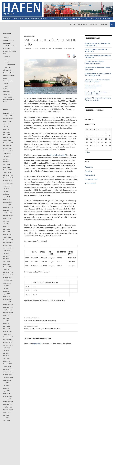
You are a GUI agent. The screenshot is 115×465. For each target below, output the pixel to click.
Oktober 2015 (7, 407)
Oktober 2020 (7, 245)
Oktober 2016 (7, 374)
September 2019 (8, 280)
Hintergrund (7, 70)
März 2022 (6, 199)
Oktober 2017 (7, 342)
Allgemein (6, 38)
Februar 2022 (7, 202)
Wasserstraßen (7, 97)
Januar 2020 (7, 269)
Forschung (6, 48)
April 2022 (6, 197)
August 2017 (7, 348)
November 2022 (8, 178)
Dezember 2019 (8, 272)
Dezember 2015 (8, 401)
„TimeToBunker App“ (58, 155)
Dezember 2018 (8, 304)
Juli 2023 (6, 156)
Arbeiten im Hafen (8, 40)
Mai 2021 (6, 226)
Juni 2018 (6, 321)
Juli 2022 (6, 188)
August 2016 (7, 380)
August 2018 (7, 315)
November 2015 (8, 404)
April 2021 (6, 229)
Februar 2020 (7, 267)
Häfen (5, 54)
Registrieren (89, 167)
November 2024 (8, 113)
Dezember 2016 (8, 369)
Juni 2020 (6, 256)
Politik (5, 78)
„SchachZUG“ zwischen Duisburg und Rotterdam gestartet (98, 99)
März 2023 (6, 167)
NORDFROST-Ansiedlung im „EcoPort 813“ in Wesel (42, 327)
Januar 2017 (7, 366)
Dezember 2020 (8, 240)
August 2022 (7, 186)
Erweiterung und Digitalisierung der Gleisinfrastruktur (97, 44)
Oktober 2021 (7, 213)
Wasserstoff (6, 94)
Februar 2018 (7, 331)
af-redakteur (46, 48)
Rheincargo (7, 67)
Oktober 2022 (7, 180)
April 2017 (6, 358)
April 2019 (6, 294)
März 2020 (6, 264)
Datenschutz (104, 24)
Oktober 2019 (7, 277)
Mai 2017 (6, 356)
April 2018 (6, 326)
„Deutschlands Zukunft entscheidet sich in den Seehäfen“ (97, 81)
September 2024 (8, 118)
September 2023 (8, 151)
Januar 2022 (7, 205)
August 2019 (7, 283)
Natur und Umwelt (8, 73)
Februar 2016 (7, 396)
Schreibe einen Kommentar (64, 48)
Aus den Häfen (29, 36)
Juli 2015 (6, 415)
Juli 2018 (6, 318)
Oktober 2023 (7, 148)
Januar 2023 (7, 172)
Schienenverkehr (8, 81)
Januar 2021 (7, 237)
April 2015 (6, 420)
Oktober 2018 (7, 310)
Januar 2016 (7, 399)
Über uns (72, 24)
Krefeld (6, 62)
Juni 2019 (6, 288)
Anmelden (88, 171)
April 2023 (6, 164)
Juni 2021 (6, 224)
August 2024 (7, 121)
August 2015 (7, 412)
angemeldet (36, 344)
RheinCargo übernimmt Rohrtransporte (93, 87)
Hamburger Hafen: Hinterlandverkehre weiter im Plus (97, 93)
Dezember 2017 (8, 337)
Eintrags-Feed (90, 175)
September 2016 (8, 377)
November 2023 (8, 145)
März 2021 (6, 232)
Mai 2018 (6, 323)
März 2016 (6, 393)
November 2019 (8, 275)
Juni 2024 (6, 126)
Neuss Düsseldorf (9, 64)
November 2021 (8, 210)
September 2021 (8, 215)
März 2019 (6, 296)
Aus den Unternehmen (10, 46)
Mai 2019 (6, 291)
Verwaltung (6, 91)
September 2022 (8, 183)
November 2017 (8, 339)
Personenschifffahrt (9, 75)
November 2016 (8, 372)
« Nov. (88, 152)
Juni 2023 (6, 159)
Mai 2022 (6, 194)
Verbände (6, 89)
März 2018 (6, 329)
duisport (7, 56)
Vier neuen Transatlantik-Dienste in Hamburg (40, 319)
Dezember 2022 (8, 175)
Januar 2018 (7, 334)
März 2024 (6, 135)
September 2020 (8, 248)
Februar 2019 (7, 299)
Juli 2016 (6, 383)
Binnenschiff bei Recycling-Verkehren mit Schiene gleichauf (98, 75)
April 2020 (6, 261)
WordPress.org (90, 183)
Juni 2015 (6, 418)
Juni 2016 (6, 385)
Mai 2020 (6, 259)
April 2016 (6, 391)
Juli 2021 (6, 221)
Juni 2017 (6, 353)
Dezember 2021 (8, 207)
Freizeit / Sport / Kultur (10, 51)
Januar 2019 (7, 302)
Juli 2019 (6, 286)
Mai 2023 (6, 162)
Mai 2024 (6, 129)
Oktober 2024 (7, 116)
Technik (5, 83)
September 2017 (8, 345)
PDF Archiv (81, 24)
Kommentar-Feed (91, 179)
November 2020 (8, 242)
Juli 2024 (6, 124)
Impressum (93, 24)
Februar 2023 (7, 170)
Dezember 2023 (8, 143)
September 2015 (8, 410)
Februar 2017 (7, 364)
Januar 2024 (7, 140)
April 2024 (6, 132)
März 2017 (6, 361)
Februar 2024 (7, 137)
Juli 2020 (6, 253)
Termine (5, 86)
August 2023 (7, 153)
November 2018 (8, 307)
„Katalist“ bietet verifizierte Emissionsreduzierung (94, 62)
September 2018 (8, 312)
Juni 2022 (6, 191)
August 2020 (7, 250)
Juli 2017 (6, 350)
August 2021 (7, 218)
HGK (5, 59)
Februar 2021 (7, 234)
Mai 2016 (6, 388)
